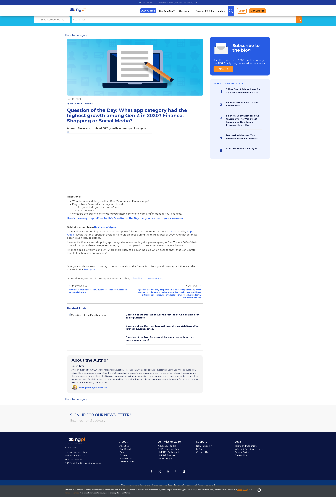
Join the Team (126, 461)
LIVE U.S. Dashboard (168, 452)
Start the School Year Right (241, 148)
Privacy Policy (242, 452)
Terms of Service (72, 493)
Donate (123, 455)
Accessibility (241, 455)
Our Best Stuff (167, 11)
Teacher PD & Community (209, 11)
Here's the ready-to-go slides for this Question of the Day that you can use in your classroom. (125, 218)
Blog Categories (50, 19)
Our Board (125, 449)
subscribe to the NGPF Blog (147, 278)
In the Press (125, 458)
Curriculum (185, 11)
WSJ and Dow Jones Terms (249, 449)
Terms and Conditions (246, 446)
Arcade (151, 11)
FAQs (199, 449)
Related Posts (76, 308)
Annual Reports (166, 458)
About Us (124, 446)
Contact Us (202, 452)
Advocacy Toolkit (167, 446)
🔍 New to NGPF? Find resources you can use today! (166, 2)
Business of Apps (105, 227)
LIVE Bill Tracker (166, 455)
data (169, 231)
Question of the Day (80, 103)
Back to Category (76, 35)
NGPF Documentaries (169, 449)
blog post (89, 269)
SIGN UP (223, 69)
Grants (122, 452)
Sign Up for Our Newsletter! (100, 414)
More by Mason (90, 387)
